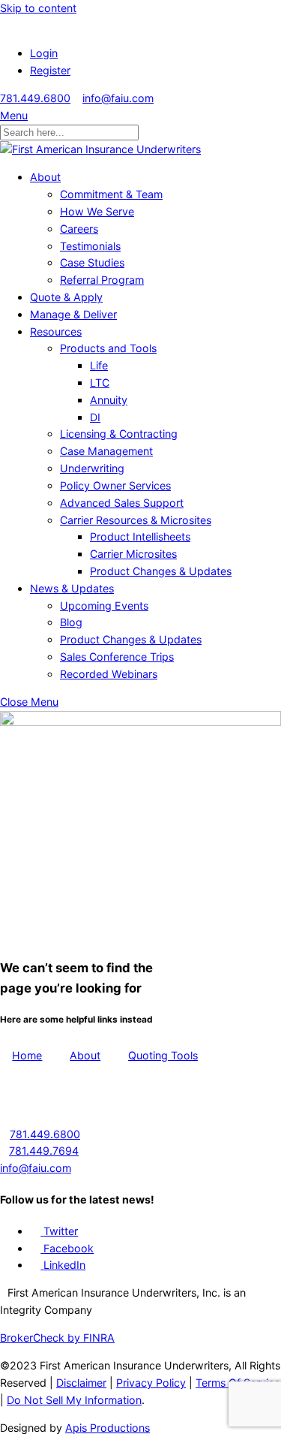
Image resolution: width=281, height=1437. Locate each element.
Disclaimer (81, 1382)
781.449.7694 (44, 1150)
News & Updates (72, 588)
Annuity (108, 399)
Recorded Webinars (108, 673)
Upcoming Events (104, 605)
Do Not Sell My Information (74, 1399)
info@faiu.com (118, 98)
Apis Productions (107, 1427)
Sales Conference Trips (117, 656)
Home (27, 1055)
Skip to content (38, 8)
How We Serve (97, 211)
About (45, 176)
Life (99, 365)
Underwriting (92, 468)
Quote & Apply (66, 297)
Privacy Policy (151, 1382)
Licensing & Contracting (119, 433)
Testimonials (90, 246)
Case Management (106, 450)
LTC (99, 382)
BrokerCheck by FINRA (57, 1337)
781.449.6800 (35, 98)
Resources (56, 331)
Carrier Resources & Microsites (135, 520)
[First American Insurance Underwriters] (100, 149)
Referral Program (102, 279)
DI (95, 417)
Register (50, 70)
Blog (71, 622)
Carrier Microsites (133, 553)
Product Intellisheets (140, 536)
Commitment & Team (111, 194)
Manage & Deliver (73, 314)
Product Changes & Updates (161, 571)
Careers (79, 228)
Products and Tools (108, 348)
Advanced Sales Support (122, 502)
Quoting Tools (163, 1055)
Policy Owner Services (115, 485)
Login (44, 53)
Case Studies (92, 262)
